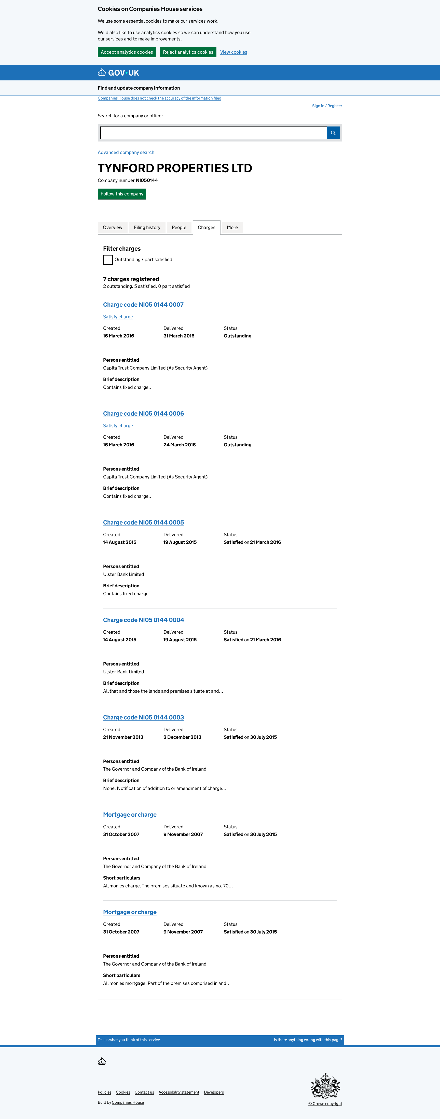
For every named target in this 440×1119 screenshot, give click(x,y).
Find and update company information (139, 88)
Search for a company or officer (130, 116)
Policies (104, 1092)
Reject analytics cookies (188, 52)
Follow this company (122, 194)
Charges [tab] (206, 227)
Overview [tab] (112, 227)
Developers (214, 1092)
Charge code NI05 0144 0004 (143, 620)
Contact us (144, 1092)
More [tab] (232, 227)
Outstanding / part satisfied (143, 259)
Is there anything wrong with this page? (308, 1039)
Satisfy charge (118, 317)
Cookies (123, 1092)
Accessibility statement (179, 1092)
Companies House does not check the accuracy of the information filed (159, 98)
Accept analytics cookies (127, 52)
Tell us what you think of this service (129, 1039)
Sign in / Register (327, 105)
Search (333, 132)
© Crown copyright (325, 1103)
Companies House (128, 1102)
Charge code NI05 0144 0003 (143, 717)
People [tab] (179, 227)
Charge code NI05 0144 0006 (143, 413)
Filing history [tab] (147, 227)
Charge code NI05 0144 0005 (143, 522)
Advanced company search (126, 152)
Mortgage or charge (130, 814)
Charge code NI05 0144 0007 (143, 304)
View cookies (233, 52)
